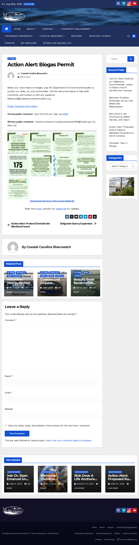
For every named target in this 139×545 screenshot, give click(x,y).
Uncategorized (14, 472)
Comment (11, 320)
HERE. (65, 114)
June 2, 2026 (49, 484)
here (39, 208)
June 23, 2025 (117, 484)
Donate (10, 43)
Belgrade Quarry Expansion (76, 223)
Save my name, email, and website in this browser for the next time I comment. (49, 425)
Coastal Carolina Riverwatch (34, 73)
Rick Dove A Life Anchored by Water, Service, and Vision (120, 116)
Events (44, 276)
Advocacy (21, 272)
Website (9, 409)
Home (17, 29)
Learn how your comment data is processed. (68, 440)
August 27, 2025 (85, 484)
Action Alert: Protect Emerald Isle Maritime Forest (30, 225)
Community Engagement (76, 29)
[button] (128, 36)
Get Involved (28, 43)
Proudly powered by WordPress (15, 533)
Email (8, 392)
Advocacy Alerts (100, 36)
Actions (11, 58)
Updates (17, 276)
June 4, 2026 (16, 484)
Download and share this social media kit (52, 201)
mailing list (61, 208)
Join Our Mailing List (59, 43)
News (10, 276)
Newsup (41, 533)
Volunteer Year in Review (18, 281)
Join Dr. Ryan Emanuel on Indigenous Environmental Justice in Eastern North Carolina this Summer (121, 84)
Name (9, 376)
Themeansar (53, 533)
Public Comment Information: (22, 106)
